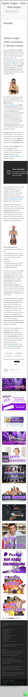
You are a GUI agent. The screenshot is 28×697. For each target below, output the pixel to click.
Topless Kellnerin (18, 356)
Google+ (17, 15)
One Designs (18, 682)
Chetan (9, 686)
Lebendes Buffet (18, 353)
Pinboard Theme (10, 682)
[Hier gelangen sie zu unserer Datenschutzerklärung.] (14, 428)
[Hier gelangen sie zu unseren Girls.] (14, 593)
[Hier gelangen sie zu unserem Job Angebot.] (14, 482)
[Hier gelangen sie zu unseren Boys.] (14, 615)
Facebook (11, 15)
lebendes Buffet (8, 117)
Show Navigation (22, 13)
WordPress (4, 684)
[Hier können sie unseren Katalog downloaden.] (14, 410)
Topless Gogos (8, 33)
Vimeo (14, 15)
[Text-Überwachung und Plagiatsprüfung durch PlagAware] (10, 618)
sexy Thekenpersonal (15, 199)
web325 (7, 28)
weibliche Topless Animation (12, 156)
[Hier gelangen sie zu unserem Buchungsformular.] (14, 548)
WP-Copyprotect (15, 686)
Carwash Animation (8, 353)
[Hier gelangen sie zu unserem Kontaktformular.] (14, 462)
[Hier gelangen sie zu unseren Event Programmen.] (14, 444)
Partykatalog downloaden (11, 344)
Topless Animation (8, 356)
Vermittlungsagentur (10, 105)
